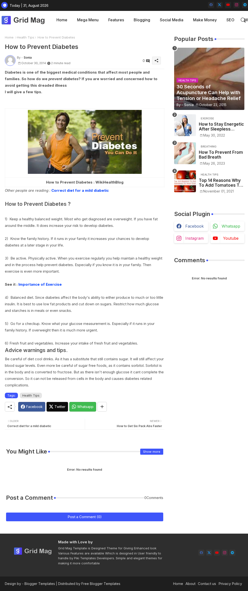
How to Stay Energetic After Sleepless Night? (221, 127)
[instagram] (236, 5)
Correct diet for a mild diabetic (80, 190)
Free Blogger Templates (100, 584)
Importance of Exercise (40, 284)
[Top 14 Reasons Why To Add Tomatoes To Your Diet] (185, 181)
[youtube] (228, 5)
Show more (151, 451)
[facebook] (211, 5)
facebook (194, 226)
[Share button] (102, 407)
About (190, 583)
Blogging (142, 19)
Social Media (171, 19)
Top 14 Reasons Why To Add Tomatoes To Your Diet (220, 183)
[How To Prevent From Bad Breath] (185, 153)
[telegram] (245, 5)
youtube (231, 238)
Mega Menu (88, 19)
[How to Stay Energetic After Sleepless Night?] (185, 125)
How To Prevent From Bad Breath (221, 155)
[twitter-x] (220, 5)
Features (116, 19)
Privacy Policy (230, 583)
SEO (230, 19)
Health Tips (25, 37)
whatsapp (231, 226)
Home (61, 19)
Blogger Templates (39, 584)
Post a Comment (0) (85, 516)
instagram (194, 238)
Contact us (207, 583)
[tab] (62, 20)
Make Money (205, 19)
